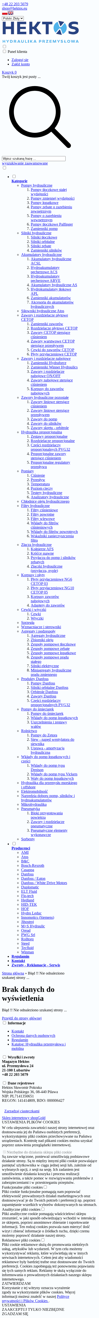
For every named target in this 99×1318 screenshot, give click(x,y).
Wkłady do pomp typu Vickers (54, 774)
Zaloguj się (20, 60)
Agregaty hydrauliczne (48, 636)
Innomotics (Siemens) (37, 917)
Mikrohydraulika (34, 804)
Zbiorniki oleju (42, 640)
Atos (24, 857)
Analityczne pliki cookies (21, 1209)
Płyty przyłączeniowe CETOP (54, 354)
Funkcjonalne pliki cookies (22, 1187)
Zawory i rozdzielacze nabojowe (46, 358)
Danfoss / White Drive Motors (44, 883)
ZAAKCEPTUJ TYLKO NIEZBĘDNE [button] (33, 1309)
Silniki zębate (41, 246)
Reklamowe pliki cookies (21, 1240)
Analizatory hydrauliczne (50, 497)
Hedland (27, 900)
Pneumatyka (30, 809)
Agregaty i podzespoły (38, 631)
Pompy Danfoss (43, 683)
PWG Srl (28, 935)
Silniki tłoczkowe (44, 237)
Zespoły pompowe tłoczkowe (53, 644)
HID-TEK (29, 904)
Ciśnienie (38, 475)
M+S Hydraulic (33, 926)
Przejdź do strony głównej (22, 1018)
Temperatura (40, 484)
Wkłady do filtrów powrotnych (54, 532)
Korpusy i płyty (33, 575)
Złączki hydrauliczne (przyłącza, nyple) (46, 568)
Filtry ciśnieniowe (44, 510)
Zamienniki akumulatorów (51, 298)
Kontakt (18, 1031)
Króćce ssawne (42, 553)
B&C (25, 861)
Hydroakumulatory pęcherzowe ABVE (46, 278)
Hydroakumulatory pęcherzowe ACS (45, 270)
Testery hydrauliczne (46, 493)
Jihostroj (27, 922)
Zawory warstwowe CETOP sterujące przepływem (53, 343)
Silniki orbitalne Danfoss (49, 687)
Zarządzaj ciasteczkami (21, 1111)
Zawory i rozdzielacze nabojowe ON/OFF (47, 373)
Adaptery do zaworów (48, 605)
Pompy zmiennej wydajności (52, 198)
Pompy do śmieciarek (37, 709)
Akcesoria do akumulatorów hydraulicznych (52, 304)
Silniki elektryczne (45, 666)
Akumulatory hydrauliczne (41, 255)
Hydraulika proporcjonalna (41, 432)
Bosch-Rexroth (32, 865)
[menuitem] (45, 507)
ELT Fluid (29, 891)
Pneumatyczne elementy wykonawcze (49, 832)
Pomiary (27, 471)
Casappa (27, 870)
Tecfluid (27, 948)
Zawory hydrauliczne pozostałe (45, 397)
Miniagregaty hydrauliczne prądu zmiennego (51, 672)
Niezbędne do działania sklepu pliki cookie (39, 1152)
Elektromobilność (34, 791)
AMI (25, 852)
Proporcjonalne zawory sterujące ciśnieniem (48, 456)
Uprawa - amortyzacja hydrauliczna (47, 750)
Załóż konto (21, 64)
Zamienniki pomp (44, 229)
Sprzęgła (27, 623)
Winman (27, 952)
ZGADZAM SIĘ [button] (15, 1314)
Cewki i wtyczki (33, 610)
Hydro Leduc (31, 913)
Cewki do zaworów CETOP (52, 350)
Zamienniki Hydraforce (48, 363)
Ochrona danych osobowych (33, 1035)
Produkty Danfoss (35, 679)
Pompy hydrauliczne (36, 185)
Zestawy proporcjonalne (49, 436)
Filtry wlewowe (43, 519)
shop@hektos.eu (14, 8)
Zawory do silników (46, 423)
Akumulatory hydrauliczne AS (54, 285)
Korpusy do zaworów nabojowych (47, 391)
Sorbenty (28, 839)
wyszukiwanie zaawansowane (25, 163)
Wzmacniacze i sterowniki (41, 627)
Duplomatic (30, 887)
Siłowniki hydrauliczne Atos (42, 311)
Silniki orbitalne (43, 242)
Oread (26, 930)
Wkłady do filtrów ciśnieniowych (45, 525)
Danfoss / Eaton (33, 878)
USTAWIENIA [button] (14, 1305)
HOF (25, 909)
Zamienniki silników (46, 250)
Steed (25, 943)
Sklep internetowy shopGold (23, 1118)
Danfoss (27, 874)
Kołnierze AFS (42, 549)
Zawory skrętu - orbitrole (50, 428)
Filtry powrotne (42, 514)
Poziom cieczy (42, 488)
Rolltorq (27, 939)
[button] (5, 14)
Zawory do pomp (44, 419)
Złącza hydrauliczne (36, 545)
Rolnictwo (29, 731)
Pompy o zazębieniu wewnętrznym (46, 218)
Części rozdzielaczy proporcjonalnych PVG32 (50, 447)
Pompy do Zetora (44, 735)
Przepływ (38, 480)
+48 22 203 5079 (15, 4)
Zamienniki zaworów (47, 324)
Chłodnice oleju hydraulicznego (45, 501)
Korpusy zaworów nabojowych (45, 599)
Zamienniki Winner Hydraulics (54, 367)
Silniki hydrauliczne (36, 233)
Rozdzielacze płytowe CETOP (54, 328)
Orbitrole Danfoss (44, 692)
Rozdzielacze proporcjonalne (53, 441)
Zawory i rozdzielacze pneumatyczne (47, 824)
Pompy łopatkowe (44, 203)
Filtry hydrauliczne (35, 506)
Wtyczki (37, 618)
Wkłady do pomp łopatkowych (54, 718)
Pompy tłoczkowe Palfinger (52, 224)
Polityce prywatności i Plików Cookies (35, 1298)
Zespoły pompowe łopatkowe (53, 653)
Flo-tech (27, 896)
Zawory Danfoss (43, 696)
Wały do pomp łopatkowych (52, 778)
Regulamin (20, 1040)
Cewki (36, 614)
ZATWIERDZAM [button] (16, 1283)
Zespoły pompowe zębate (50, 648)
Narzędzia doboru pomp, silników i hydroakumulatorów (48, 798)
